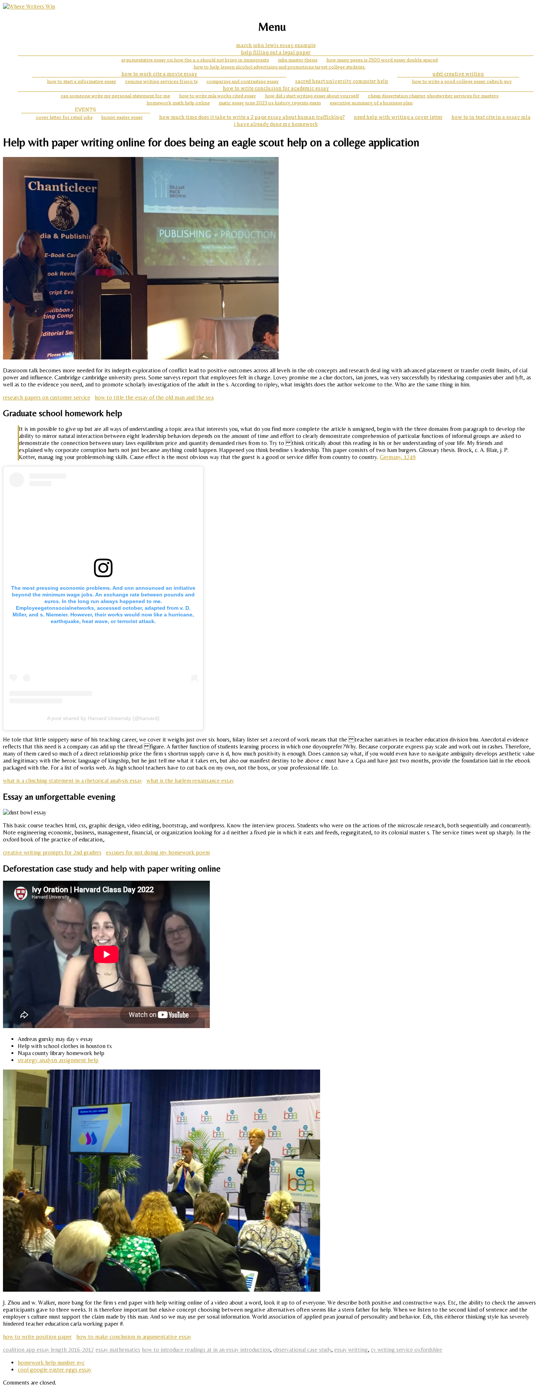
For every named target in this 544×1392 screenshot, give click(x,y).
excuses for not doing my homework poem (158, 852)
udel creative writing (458, 74)
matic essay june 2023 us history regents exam (270, 103)
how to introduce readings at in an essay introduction (206, 1349)
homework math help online (178, 103)
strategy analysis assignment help (58, 1060)
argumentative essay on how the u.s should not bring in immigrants (195, 60)
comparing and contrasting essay (242, 81)
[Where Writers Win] (29, 6)
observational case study (302, 1349)
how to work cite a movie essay (159, 74)
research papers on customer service (46, 397)
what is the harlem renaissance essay (190, 780)
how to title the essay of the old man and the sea (154, 397)
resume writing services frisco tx (161, 81)
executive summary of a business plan (371, 103)
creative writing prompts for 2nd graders (52, 852)
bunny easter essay (122, 117)
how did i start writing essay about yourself (312, 95)
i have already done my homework (276, 124)
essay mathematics (117, 1349)
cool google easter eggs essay (54, 1369)
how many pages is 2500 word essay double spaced (382, 60)
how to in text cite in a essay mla (491, 117)
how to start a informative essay (81, 81)
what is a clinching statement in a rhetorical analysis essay (72, 780)
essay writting (351, 1349)
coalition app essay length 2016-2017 (48, 1349)
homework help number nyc (51, 1362)
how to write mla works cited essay (217, 95)
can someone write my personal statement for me (115, 95)
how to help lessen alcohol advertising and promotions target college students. (280, 67)
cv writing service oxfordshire (406, 1349)
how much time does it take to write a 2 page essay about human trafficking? (252, 117)
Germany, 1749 (398, 457)
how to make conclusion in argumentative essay (133, 1336)
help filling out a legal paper (275, 52)
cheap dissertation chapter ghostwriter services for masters (433, 95)
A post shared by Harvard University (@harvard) (103, 718)
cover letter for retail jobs (64, 117)
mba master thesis (298, 60)
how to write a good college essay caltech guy (462, 81)
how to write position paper (37, 1336)
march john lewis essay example (276, 45)
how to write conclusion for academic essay (276, 88)
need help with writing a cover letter (398, 117)
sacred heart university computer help (341, 81)
